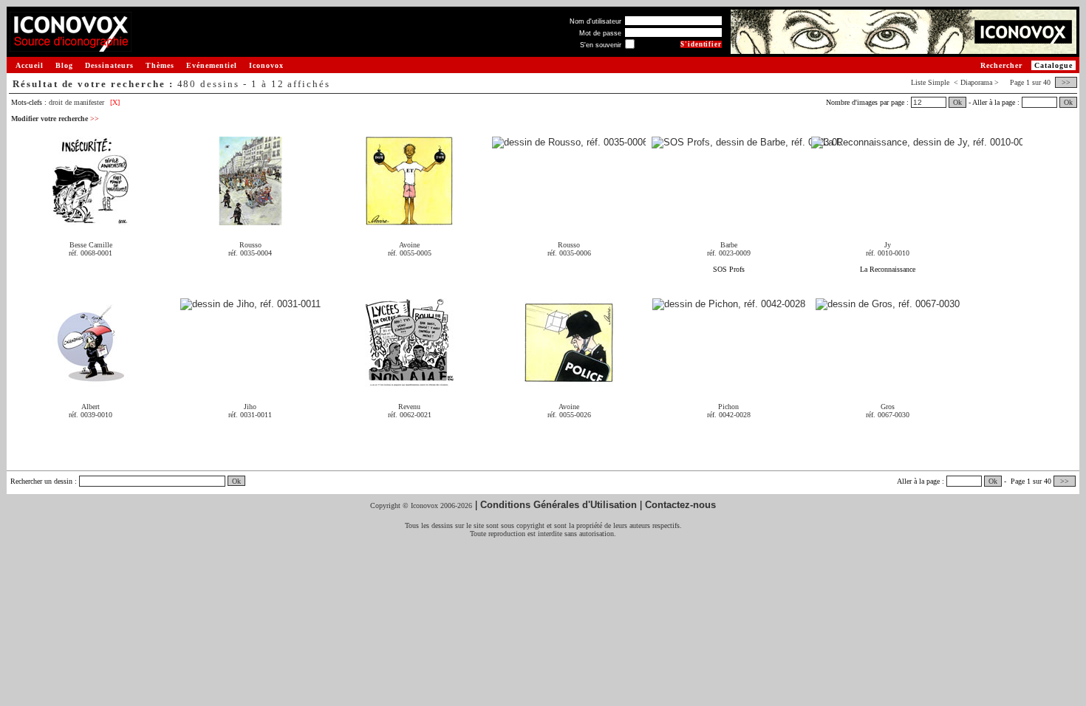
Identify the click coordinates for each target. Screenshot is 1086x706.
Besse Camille (90, 245)
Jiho (250, 406)
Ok (957, 102)
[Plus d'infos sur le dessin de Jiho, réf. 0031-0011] (250, 304)
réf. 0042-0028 (729, 415)
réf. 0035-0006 (569, 253)
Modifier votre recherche (55, 118)
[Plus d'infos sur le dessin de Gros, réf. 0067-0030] (888, 304)
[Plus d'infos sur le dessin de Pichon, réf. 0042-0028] (728, 304)
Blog (64, 65)
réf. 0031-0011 (250, 415)
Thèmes (160, 65)
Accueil (30, 65)
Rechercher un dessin (41, 481)
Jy (887, 245)
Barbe (728, 245)
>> (1066, 82)
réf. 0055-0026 (569, 415)
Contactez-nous (680, 504)
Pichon (728, 406)
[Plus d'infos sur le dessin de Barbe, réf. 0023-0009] (746, 142)
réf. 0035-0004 (250, 253)
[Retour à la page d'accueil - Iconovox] (71, 46)
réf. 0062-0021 (409, 415)
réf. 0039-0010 (90, 415)
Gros (888, 406)
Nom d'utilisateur (595, 21)
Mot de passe (600, 33)
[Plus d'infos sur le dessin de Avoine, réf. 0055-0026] (569, 381)
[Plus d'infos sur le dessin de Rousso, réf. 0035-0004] (250, 219)
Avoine (409, 245)
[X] (115, 102)
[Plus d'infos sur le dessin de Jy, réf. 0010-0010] (916, 142)
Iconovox (266, 65)
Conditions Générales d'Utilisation (558, 504)
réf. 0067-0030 (887, 415)
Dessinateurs (109, 65)
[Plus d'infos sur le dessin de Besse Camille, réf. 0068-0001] (91, 219)
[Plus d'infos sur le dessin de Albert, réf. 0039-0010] (91, 381)
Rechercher (1001, 65)
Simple (938, 82)
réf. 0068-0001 (90, 253)
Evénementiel (211, 65)
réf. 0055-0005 (409, 253)
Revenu (409, 406)
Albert (90, 406)
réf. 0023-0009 (729, 253)
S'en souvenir (600, 45)
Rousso (250, 245)
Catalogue (1053, 65)
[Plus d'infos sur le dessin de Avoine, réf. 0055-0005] (409, 219)
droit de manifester (76, 102)
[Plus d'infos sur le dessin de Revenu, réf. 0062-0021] (409, 381)
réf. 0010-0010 (887, 253)
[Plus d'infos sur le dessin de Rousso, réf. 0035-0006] (569, 142)
